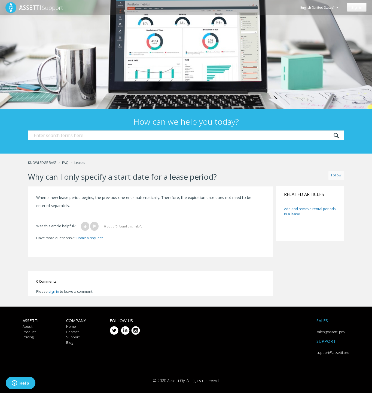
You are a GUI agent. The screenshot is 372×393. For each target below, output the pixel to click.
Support (73, 337)
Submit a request (88, 237)
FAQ (65, 162)
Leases (79, 162)
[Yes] (85, 226)
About (27, 326)
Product (29, 331)
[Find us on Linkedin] (125, 328)
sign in (53, 291)
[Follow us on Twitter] (114, 328)
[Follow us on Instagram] (135, 328)
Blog (69, 342)
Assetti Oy (176, 380)
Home (71, 326)
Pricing (28, 337)
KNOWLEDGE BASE (42, 162)
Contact (72, 331)
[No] (94, 226)
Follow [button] (336, 175)
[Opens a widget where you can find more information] (20, 383)
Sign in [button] (356, 7)
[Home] (34, 7)
